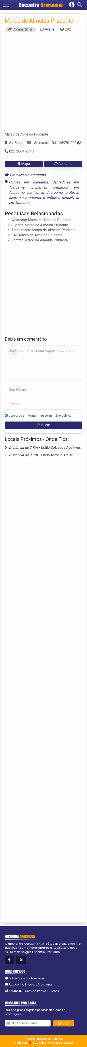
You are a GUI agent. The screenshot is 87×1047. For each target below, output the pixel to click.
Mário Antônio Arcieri (57, 455)
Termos (29, 1039)
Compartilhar (22, 29)
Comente (65, 164)
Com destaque (35, 991)
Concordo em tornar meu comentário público (40, 415)
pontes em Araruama (45, 192)
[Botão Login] (72, 5)
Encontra (41, 5)
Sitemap (58, 1039)
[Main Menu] (6, 4)
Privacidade (43, 1039)
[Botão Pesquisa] (80, 5)
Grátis (55, 991)
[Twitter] (21, 960)
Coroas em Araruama (28, 182)
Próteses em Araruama (28, 175)
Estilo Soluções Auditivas (61, 447)
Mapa (25, 164)
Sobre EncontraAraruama (26, 978)
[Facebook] (9, 960)
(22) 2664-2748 (21, 151)
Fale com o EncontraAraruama (30, 984)
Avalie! (50, 29)
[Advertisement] (43, 84)
